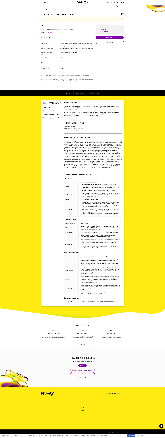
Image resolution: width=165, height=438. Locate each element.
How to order (89, 93)
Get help (97, 93)
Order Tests (109, 37)
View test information (47, 32)
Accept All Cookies (131, 435)
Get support (82, 377)
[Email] (122, 15)
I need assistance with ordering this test (82, 374)
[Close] (163, 435)
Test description (47, 107)
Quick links (68, 93)
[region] (82, 436)
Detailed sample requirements (51, 118)
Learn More (82, 344)
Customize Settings (140, 435)
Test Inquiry (110, 42)
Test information (80, 93)
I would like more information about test (82, 370)
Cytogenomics (49, 9)
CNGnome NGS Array (60, 9)
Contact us (109, 2)
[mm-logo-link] (82, 2)
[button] (114, 2)
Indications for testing (49, 111)
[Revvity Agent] (161, 426)
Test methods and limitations (51, 114)
